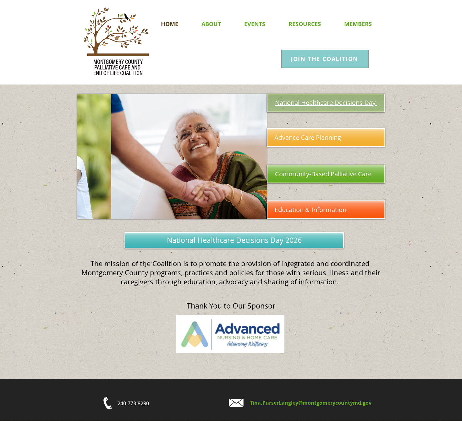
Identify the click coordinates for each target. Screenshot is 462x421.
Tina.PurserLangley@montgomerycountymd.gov (310, 402)
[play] (253, 213)
